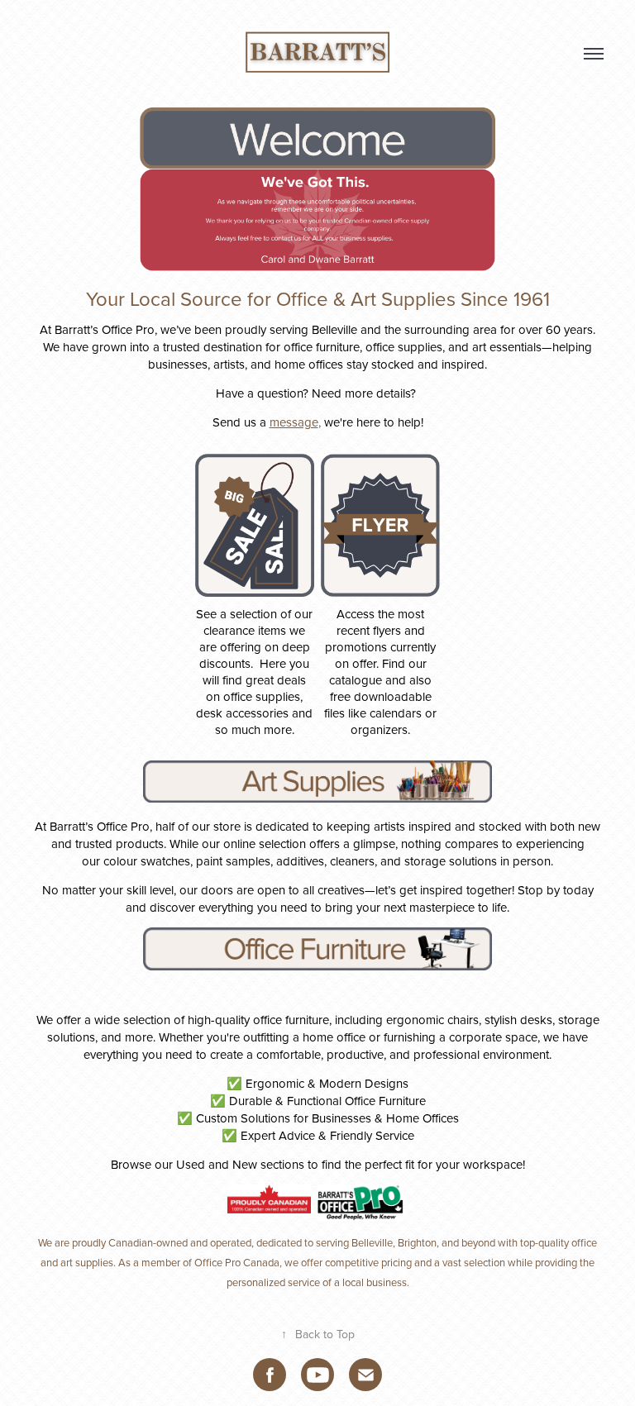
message (294, 422)
